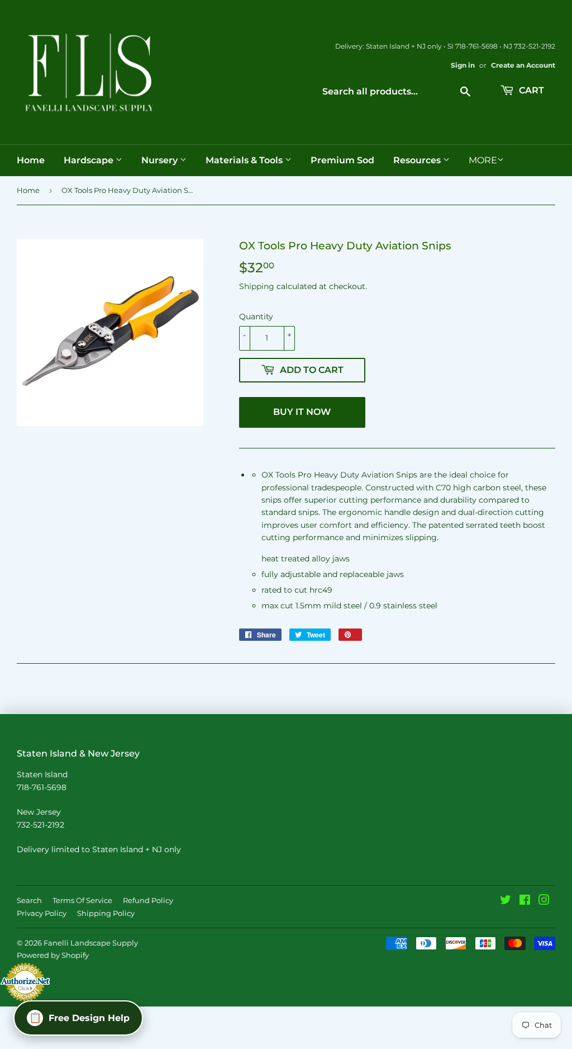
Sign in (463, 65)
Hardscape (90, 160)
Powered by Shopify (53, 955)
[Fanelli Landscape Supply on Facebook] (525, 901)
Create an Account (523, 65)
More (483, 160)
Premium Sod (342, 160)
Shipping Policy (106, 913)
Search (29, 900)
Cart (530, 90)
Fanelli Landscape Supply (91, 942)
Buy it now (302, 412)
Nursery (160, 160)
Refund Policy (148, 900)
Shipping (256, 286)
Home (31, 160)
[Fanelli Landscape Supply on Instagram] (544, 901)
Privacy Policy (41, 913)
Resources (418, 160)
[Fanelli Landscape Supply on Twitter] (505, 901)
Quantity (256, 316)
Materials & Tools (245, 160)
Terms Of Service (82, 900)
